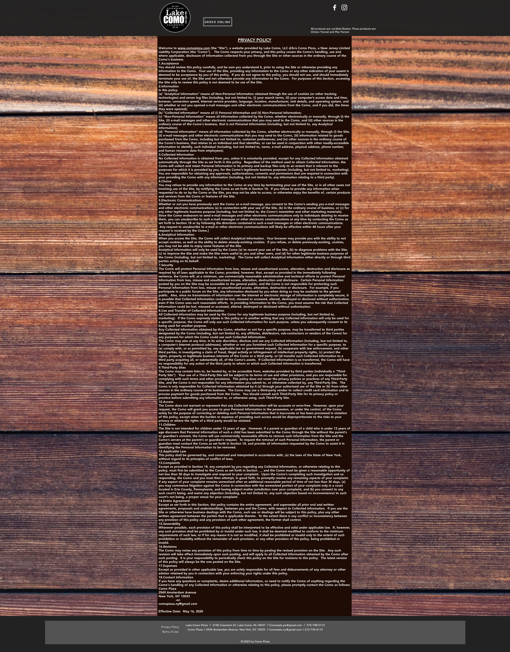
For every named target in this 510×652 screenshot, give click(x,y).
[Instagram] (344, 7)
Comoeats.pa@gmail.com (285, 625)
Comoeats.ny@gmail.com (285, 629)
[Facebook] (334, 7)
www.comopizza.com (194, 48)
